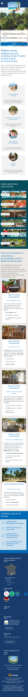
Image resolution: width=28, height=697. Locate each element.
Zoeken (14, 44)
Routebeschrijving (10, 582)
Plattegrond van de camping (13, 682)
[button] (13, 522)
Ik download (10, 642)
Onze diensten (5, 214)
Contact (9, 584)
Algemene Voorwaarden (13, 679)
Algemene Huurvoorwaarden (9, 681)
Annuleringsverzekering (15, 678)
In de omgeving (5, 243)
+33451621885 (8, 580)
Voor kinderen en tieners (7, 223)
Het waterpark (5, 194)
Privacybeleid (20, 681)
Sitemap (7, 678)
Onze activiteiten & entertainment (10, 233)
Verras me (9, 628)
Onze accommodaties (7, 204)
